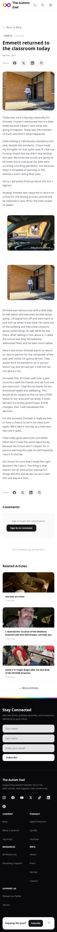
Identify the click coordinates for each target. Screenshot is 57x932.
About (33, 854)
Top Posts (8, 839)
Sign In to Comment (21, 527)
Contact (34, 880)
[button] (28, 91)
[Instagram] (6, 797)
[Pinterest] (6, 806)
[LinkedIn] (50, 797)
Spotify (33, 830)
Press (32, 863)
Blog (5, 821)
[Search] (43, 5)
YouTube (34, 839)
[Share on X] (23, 63)
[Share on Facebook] (14, 63)
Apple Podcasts (38, 821)
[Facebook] (14, 797)
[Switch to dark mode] (35, 5)
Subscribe (11, 757)
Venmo (6, 904)
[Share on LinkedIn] (32, 63)
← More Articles (28, 688)
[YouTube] (23, 797)
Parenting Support (12, 863)
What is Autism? (11, 830)
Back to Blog (13, 27)
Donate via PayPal (12, 896)
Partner (34, 872)
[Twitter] (32, 797)
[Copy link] (41, 63)
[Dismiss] (48, 922)
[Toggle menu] (51, 5)
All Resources (10, 854)
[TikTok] (41, 797)
